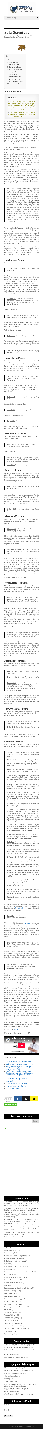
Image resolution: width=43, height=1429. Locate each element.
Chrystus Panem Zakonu (12, 1376)
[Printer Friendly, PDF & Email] (10, 1104)
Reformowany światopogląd (13, 1299)
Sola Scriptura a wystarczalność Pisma (18, 1071)
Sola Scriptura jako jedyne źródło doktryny (20, 1073)
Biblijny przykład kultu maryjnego (15, 1373)
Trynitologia (8, 1331)
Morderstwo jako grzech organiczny (16, 1357)
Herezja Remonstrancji (11, 1280)
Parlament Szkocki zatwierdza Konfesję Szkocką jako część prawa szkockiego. (21, 1209)
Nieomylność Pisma (15, 67)
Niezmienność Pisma (15, 79)
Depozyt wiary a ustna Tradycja (16, 1078)
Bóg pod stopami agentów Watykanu (16, 1389)
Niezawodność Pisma (15, 69)
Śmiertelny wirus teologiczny (15, 1085)
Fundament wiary (14, 62)
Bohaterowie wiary (10, 1250)
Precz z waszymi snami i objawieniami (18, 1061)
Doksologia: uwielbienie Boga (14, 1261)
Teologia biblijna (23, 37)
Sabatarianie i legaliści (11, 1304)
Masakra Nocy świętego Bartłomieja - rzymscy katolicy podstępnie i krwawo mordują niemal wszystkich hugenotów (21, 1203)
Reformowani (19, 36)
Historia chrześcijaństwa (12, 1283)
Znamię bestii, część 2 (11, 1381)
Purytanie (9, 1063)
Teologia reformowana (11, 1323)
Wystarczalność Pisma (15, 76)
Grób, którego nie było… (12, 1354)
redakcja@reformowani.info (24, 1426)
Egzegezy (7, 1264)
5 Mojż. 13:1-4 (20, 908)
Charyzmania (8, 1253)
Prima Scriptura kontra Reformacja (17, 1087)
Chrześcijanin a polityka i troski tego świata (18, 1394)
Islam (6, 1285)
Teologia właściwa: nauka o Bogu (15, 1328)
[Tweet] (26, 1098)
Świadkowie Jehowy (11, 1312)
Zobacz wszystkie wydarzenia (14, 1237)
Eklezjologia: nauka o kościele (14, 1266)
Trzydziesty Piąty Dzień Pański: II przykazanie (19, 1345)
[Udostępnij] (18, 1098)
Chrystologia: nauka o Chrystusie (15, 1256)
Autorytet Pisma (14, 72)
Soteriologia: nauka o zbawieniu (14, 1307)
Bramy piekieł (9, 1379)
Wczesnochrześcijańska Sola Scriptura (18, 1066)
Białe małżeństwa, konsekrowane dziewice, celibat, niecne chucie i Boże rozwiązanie (20, 1385)
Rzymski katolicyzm (11, 37)
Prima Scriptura (9, 1293)
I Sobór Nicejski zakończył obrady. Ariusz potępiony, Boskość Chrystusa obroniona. (21, 1220)
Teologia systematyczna (12, 1326)
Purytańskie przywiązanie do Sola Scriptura (20, 1064)
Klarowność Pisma (14, 74)
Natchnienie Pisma (14, 64)
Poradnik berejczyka (11, 1291)
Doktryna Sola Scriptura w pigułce (17, 1083)
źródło (16, 1029)
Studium (7, 1310)
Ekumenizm (8, 1269)
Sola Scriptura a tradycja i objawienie (18, 1075)
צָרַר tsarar (27, 923)
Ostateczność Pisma (15, 84)
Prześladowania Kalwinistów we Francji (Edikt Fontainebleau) (21, 1233)
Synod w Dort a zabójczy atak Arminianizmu (19, 1347)
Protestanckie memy (10, 1296)
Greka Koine (8, 1274)
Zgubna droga (8, 1334)
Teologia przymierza (11, 1320)
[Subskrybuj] (34, 1098)
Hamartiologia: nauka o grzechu (14, 1277)
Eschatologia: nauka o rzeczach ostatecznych (18, 1272)
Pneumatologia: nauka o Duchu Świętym (17, 1288)
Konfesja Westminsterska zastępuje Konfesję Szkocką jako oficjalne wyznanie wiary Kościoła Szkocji (21, 1215)
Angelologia (8, 1247)
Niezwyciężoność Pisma (16, 81)
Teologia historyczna (11, 1318)
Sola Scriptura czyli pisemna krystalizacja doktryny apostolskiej (19, 1069)
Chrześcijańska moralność (12, 1258)
